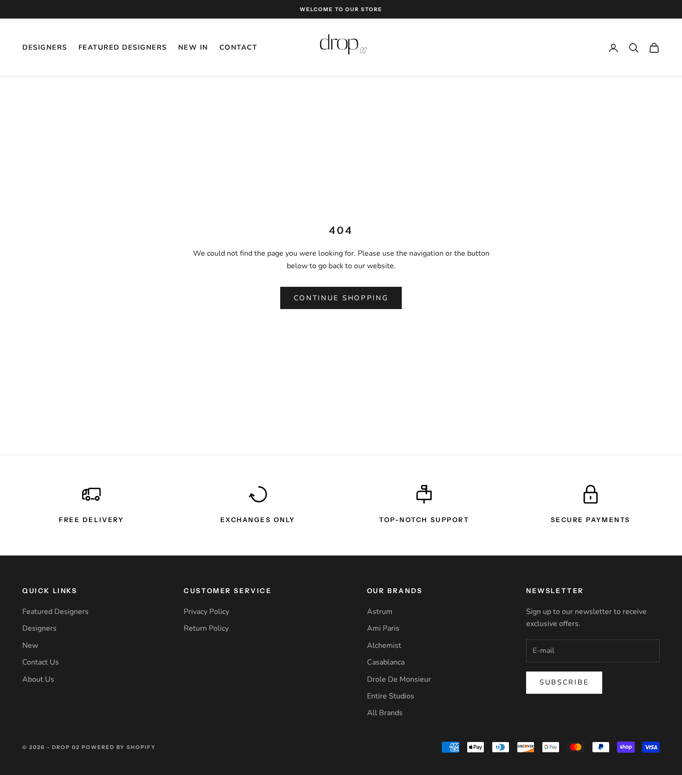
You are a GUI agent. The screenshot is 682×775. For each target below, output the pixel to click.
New (30, 645)
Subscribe (564, 682)
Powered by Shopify (119, 747)
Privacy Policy (206, 612)
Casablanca (386, 662)
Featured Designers (122, 47)
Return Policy (206, 628)
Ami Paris (383, 628)
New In (193, 47)
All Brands (385, 713)
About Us (38, 679)
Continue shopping (341, 298)
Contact (238, 47)
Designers (44, 47)
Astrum (379, 612)
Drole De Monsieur (399, 679)
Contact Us (40, 662)
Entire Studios (390, 696)
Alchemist (384, 645)
